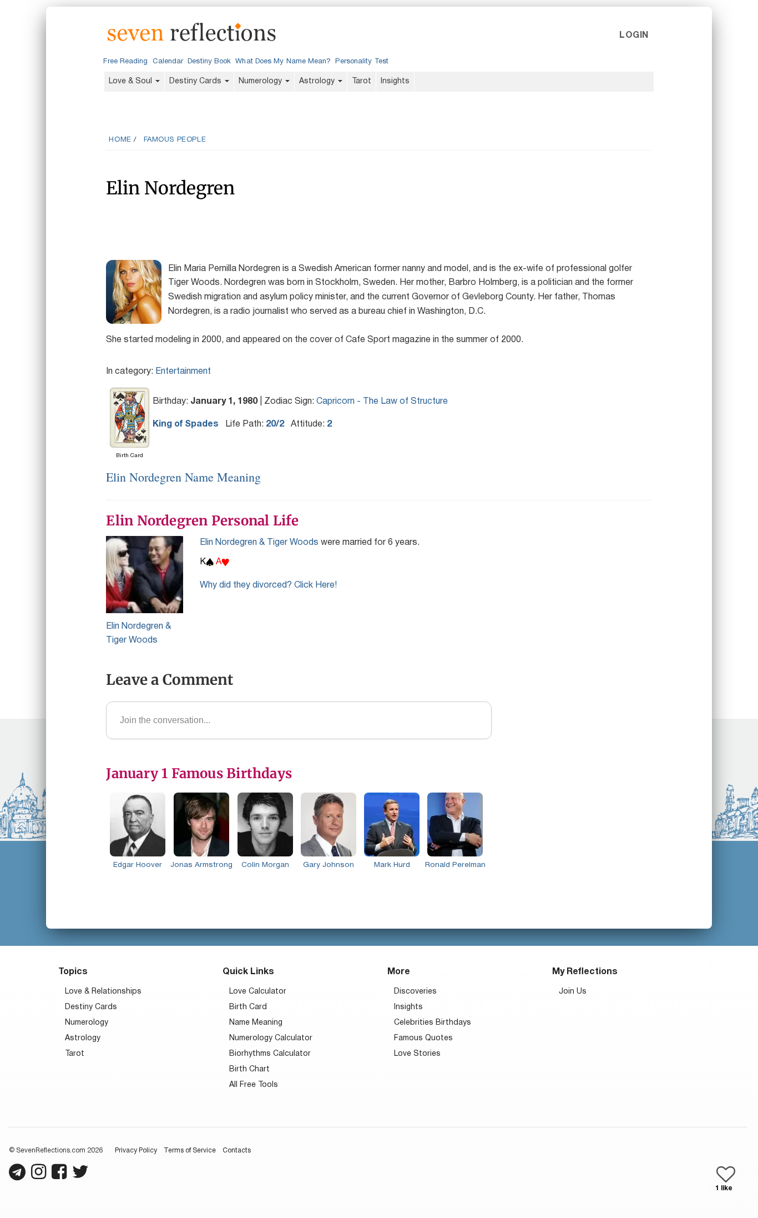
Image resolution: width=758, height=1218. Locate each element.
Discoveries (415, 991)
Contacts (237, 1150)
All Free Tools (253, 1085)
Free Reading (125, 61)
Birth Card (248, 1007)
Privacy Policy (136, 1150)
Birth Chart (249, 1069)
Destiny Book (209, 61)
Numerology (261, 81)
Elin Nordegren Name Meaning (183, 477)
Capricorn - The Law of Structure (382, 401)
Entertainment (183, 371)
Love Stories (417, 1053)
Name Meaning (255, 1022)
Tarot (361, 81)
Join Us (573, 991)
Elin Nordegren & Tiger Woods (259, 543)
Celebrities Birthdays (432, 1022)
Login (633, 35)
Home (120, 140)
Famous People (175, 140)
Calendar (168, 61)
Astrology (318, 81)
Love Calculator (257, 991)
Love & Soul (131, 81)
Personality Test (361, 61)
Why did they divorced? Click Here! (268, 585)
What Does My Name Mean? (283, 61)
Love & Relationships (103, 991)
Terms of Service (190, 1150)
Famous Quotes (423, 1038)
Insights (395, 81)
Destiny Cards (196, 81)
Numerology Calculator (270, 1038)
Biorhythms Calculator (270, 1053)
